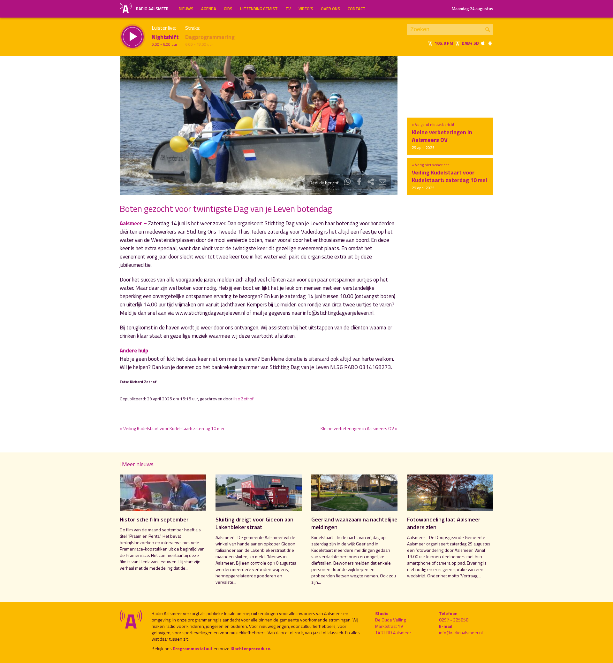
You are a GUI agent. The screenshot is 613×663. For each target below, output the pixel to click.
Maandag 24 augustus (472, 8)
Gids (228, 8)
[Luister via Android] (490, 43)
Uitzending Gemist (259, 8)
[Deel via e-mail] (382, 182)
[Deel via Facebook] (359, 182)
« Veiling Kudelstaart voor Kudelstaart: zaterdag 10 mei (172, 428)
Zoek (487, 29)
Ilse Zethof (243, 399)
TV (288, 8)
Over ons (330, 8)
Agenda (208, 8)
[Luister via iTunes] (483, 43)
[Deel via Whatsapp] (347, 182)
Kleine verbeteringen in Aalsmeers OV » (359, 428)
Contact (357, 8)
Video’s (306, 8)
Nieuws (186, 8)
